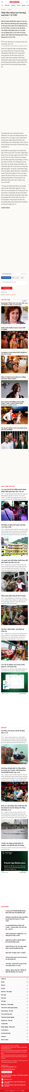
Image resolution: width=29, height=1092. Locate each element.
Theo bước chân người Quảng (9, 1007)
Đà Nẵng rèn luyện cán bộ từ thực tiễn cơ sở (13, 732)
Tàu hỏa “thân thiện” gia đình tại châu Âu (12, 630)
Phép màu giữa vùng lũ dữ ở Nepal (13, 596)
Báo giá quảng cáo (6, 1072)
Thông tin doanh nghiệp (7, 1017)
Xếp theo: (3, 294)
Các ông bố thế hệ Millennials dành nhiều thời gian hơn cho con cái (13, 490)
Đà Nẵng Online (8, 1079)
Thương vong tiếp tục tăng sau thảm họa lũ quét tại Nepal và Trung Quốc (17, 919)
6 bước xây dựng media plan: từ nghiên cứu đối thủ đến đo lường (12, 844)
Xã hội (18, 5)
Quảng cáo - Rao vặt (6, 1020)
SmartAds (5, 693)
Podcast (3, 1036)
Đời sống (3, 995)
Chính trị (13, 5)
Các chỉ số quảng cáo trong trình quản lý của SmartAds (13, 665)
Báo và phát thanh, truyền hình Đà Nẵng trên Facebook (15, 1082)
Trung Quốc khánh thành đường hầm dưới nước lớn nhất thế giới (16, 911)
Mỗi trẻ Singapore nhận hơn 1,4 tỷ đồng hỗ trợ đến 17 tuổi (16, 934)
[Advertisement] (14, 224)
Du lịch (3, 988)
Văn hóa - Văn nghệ (6, 991)
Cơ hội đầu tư (4, 1030)
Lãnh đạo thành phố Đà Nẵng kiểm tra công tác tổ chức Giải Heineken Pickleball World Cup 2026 (13, 770)
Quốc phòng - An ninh (7, 1011)
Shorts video (4, 1039)
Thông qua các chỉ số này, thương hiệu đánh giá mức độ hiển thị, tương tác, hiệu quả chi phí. (14, 670)
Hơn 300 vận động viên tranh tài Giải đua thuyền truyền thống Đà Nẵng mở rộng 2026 (14, 808)
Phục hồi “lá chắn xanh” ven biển (15, 953)
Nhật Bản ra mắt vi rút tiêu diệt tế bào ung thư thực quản (16, 941)
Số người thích (13, 294)
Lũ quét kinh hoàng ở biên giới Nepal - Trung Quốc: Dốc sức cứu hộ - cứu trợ (16, 927)
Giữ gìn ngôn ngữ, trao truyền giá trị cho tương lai (16, 958)
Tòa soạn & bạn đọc (6, 1014)
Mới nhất (7, 5)
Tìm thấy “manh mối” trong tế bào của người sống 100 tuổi (16, 964)
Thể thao (3, 998)
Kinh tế (23, 5)
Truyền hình (4, 1023)
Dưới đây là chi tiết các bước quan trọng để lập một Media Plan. (13, 848)
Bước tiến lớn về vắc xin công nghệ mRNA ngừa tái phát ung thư (16, 947)
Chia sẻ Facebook (6, 277)
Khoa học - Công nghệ (7, 1004)
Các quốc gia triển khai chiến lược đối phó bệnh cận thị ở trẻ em (14, 561)
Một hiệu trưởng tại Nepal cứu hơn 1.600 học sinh (13, 526)
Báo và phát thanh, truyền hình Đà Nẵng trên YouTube (15, 1085)
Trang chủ (3, 9)
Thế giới (9, 9)
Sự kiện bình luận (5, 1033)
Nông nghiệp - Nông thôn (8, 1027)
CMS (12, 1090)
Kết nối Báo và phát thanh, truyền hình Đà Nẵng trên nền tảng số (14, 1076)
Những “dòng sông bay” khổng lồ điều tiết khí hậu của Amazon (16, 971)
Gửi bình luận (7, 288)
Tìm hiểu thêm (22, 693)
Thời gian (7, 294)
